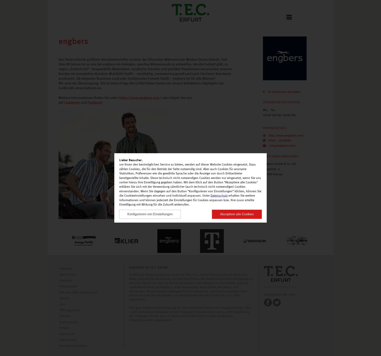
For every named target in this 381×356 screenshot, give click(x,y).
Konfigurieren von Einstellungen (150, 214)
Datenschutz (219, 195)
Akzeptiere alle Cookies (237, 214)
